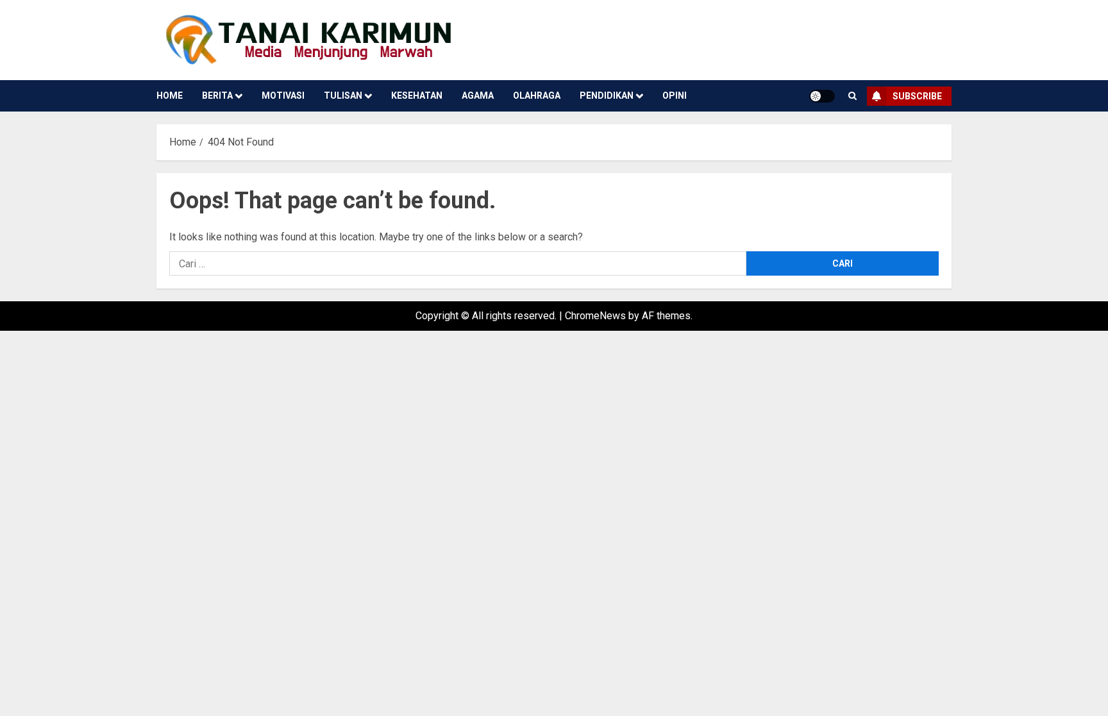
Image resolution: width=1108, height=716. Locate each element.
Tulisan (343, 95)
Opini (674, 95)
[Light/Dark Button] (822, 96)
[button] (852, 95)
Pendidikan (607, 95)
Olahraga (536, 95)
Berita (217, 95)
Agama (478, 95)
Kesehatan (416, 95)
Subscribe (917, 96)
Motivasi (283, 95)
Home (169, 95)
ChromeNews (595, 316)
